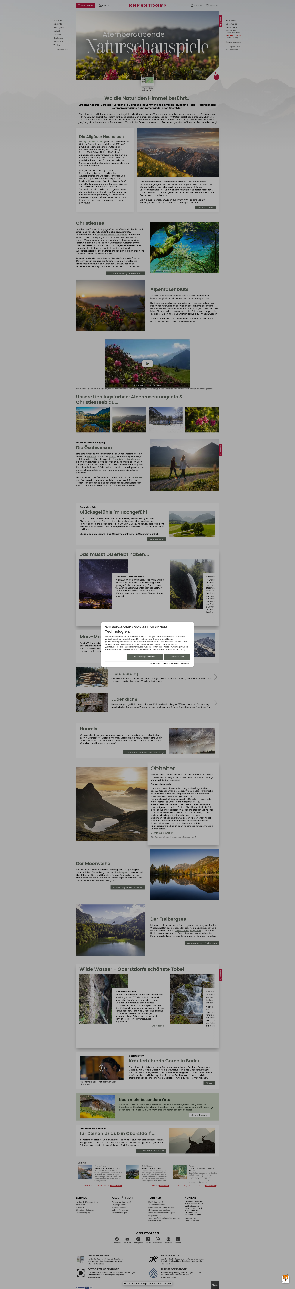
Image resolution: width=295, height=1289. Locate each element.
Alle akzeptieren (177, 657)
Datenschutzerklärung (170, 663)
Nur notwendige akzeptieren (144, 657)
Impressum (185, 663)
